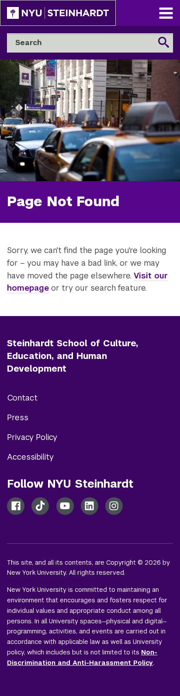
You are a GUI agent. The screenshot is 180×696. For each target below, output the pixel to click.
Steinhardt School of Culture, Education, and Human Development (72, 355)
